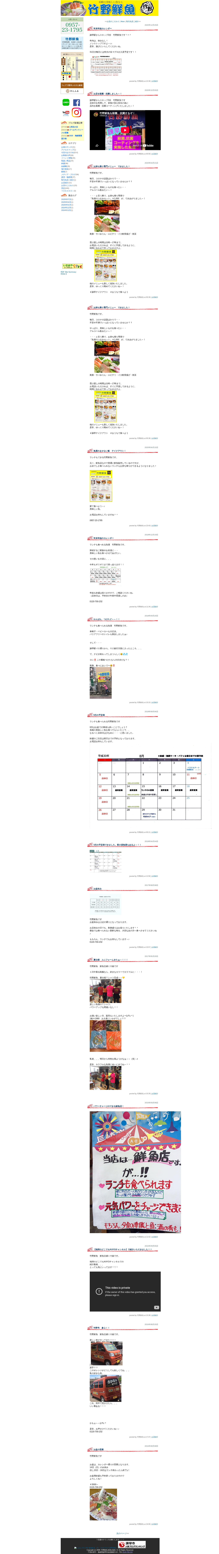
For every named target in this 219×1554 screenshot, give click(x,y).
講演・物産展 (66, 177)
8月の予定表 (99, 715)
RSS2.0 (64, 274)
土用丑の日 (73, 127)
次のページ (121, 1533)
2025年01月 (66, 205)
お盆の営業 (99, 1449)
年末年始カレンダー (103, 28)
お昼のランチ (66, 147)
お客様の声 (65, 155)
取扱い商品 (65, 161)
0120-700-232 (128, 1552)
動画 (63, 172)
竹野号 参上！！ (102, 1328)
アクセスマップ (67, 150)
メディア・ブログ (68, 174)
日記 (63, 188)
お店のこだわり (67, 185)
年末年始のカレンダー (104, 538)
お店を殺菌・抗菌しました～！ (108, 94)
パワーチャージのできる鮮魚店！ (109, 1106)
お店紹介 (64, 183)
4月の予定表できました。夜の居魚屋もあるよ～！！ (117, 845)
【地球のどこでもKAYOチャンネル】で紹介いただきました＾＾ (123, 1249)
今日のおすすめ (67, 152)
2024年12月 (66, 208)
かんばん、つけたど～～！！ (107, 619)
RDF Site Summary (68, 272)
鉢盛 (63, 163)
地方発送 (64, 169)
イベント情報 (66, 158)
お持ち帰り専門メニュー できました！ (112, 166)
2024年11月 (66, 210)
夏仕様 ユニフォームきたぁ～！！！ (111, 960)
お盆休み (98, 889)
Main (123, 21)
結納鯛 (64, 166)
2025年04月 (66, 202)
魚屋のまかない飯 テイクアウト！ (110, 451)
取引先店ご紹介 (67, 180)
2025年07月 (66, 199)
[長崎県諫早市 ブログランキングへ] (132, 1548)
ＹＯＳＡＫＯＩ (67, 191)
